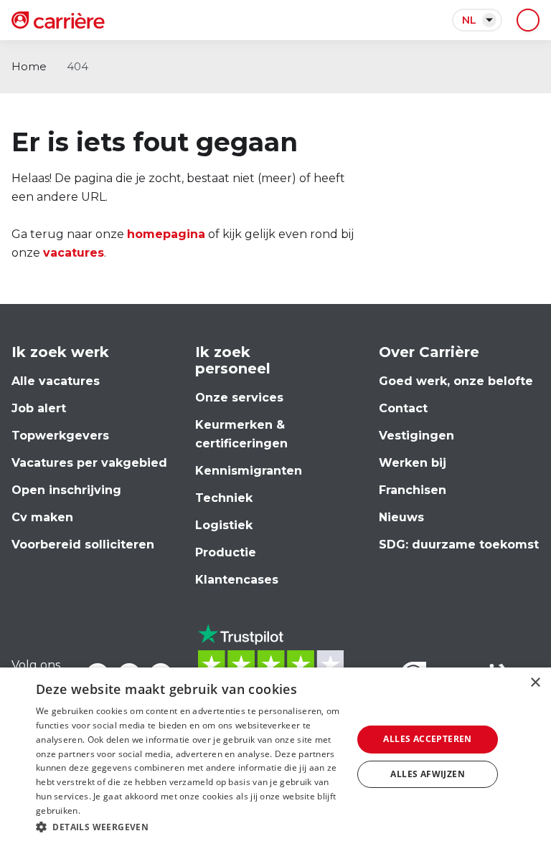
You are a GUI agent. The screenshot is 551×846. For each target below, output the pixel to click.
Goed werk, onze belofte (456, 381)
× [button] (534, 683)
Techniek (224, 498)
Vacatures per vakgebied (89, 463)
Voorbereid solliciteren (82, 544)
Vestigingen (416, 435)
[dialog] (275, 756)
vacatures (73, 253)
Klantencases (236, 579)
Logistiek (224, 525)
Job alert (38, 408)
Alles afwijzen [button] (427, 774)
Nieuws (401, 517)
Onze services (239, 397)
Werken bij (412, 463)
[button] (189, 827)
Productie (225, 552)
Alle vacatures (55, 381)
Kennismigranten (248, 470)
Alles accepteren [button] (427, 739)
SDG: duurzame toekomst (459, 544)
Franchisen (412, 490)
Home (29, 66)
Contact (403, 408)
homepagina (166, 234)
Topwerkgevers (60, 435)
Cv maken (42, 517)
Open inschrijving (66, 490)
